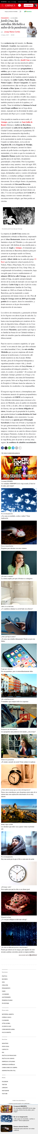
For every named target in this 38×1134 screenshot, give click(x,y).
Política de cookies (8, 1058)
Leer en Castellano (5, 8)
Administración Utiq (8, 1070)
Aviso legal (5, 1046)
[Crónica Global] (11, 5)
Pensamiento (5, 18)
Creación (5, 985)
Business (5, 979)
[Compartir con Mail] (16, 447)
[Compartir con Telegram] (13, 447)
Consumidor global (8, 1029)
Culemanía (5, 1020)
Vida (3, 982)
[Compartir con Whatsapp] (9, 447)
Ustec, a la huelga (12, 1)
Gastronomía (6, 997)
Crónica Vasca (6, 1017)
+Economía (5, 994)
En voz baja (5, 1003)
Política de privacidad (9, 1055)
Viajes (3, 991)
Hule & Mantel (6, 1032)
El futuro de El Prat (22, 1)
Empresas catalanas (8, 1061)
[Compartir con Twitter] (5, 448)
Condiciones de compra (9, 1067)
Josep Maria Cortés (12, 32)
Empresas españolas (8, 1064)
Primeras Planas (7, 1000)
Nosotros (5, 1043)
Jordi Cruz (25, 60)
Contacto (5, 1049)
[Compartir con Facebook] (2, 447)
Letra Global (6, 1023)
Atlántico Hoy (6, 1026)
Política (4, 976)
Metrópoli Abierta (8, 1014)
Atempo (4, 122)
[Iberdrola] (28, 11)
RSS (3, 1052)
